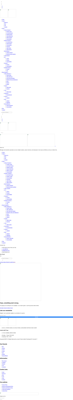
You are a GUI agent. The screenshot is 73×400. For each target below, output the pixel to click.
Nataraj (7, 82)
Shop (3, 28)
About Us (6, 22)
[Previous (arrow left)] (0, 399)
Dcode (5, 85)
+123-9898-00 (5, 249)
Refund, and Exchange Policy (7, 386)
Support (3, 109)
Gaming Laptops (9, 52)
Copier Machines (9, 168)
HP (5, 57)
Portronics (6, 93)
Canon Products (7, 162)
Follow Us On (3, 396)
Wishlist (3, 363)
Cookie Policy (4, 390)
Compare (4, 362)
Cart (5, 25)
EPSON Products (7, 67)
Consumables (9, 45)
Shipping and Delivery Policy (7, 387)
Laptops (7, 97)
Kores (7, 81)
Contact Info (2, 245)
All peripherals (9, 94)
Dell (5, 99)
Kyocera (5, 63)
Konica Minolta (7, 103)
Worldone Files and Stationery (12, 79)
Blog (5, 23)
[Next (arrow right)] (1, 399)
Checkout (4, 366)
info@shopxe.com (5, 250)
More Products (5, 72)
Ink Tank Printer (9, 42)
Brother (3, 348)
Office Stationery (7, 73)
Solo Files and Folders (10, 78)
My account (4, 360)
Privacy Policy (4, 384)
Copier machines (9, 105)
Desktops (8, 102)
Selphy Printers (9, 37)
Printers (7, 60)
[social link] (0, 254)
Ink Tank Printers (9, 165)
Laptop (7, 58)
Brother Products (7, 40)
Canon (3, 349)
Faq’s (3, 376)
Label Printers (9, 49)
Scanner (8, 88)
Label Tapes (8, 48)
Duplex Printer (9, 43)
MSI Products (6, 51)
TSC (5, 90)
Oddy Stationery (9, 76)
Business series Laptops (11, 54)
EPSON (3, 354)
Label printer (8, 91)
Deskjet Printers (9, 34)
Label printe (8, 87)
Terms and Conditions (6, 389)
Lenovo (5, 96)
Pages (3, 20)
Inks (7, 70)
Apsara (7, 84)
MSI (3, 346)
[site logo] (8, 17)
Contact (5, 159)
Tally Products (7, 55)
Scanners (8, 46)
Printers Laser (9, 31)
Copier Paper (8, 75)
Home (3, 19)
